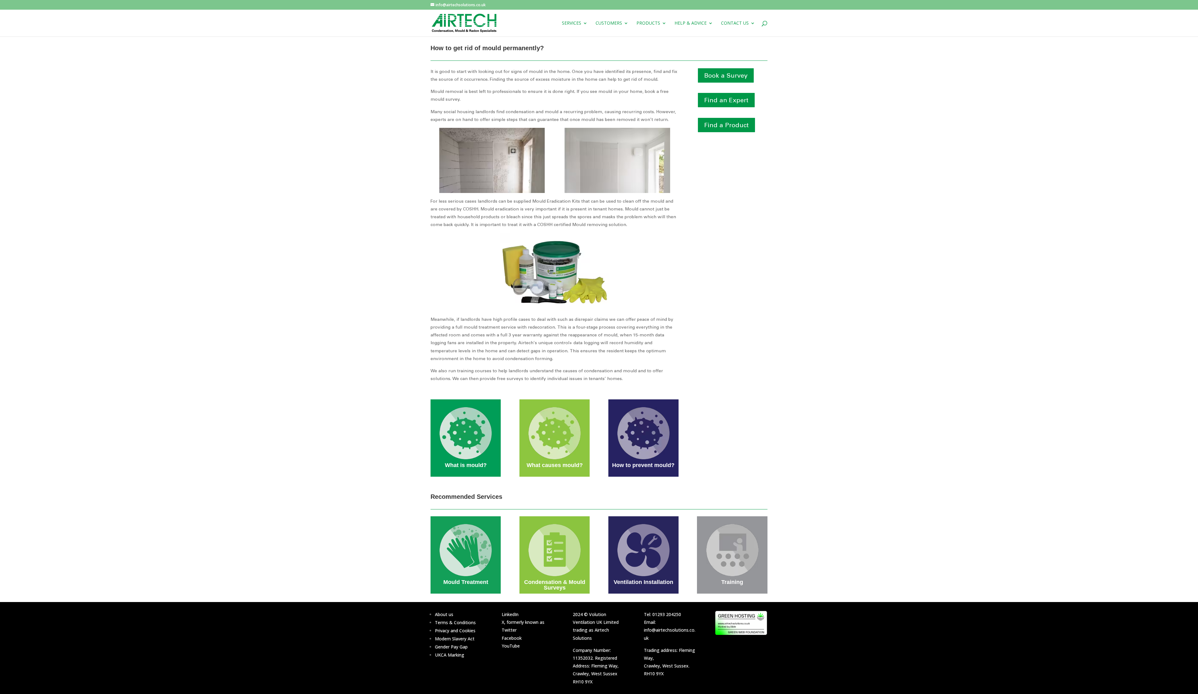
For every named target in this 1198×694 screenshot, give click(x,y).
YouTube (511, 646)
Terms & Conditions (455, 622)
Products (648, 23)
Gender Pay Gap (451, 647)
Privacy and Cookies (455, 631)
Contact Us (735, 23)
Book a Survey (726, 75)
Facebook (512, 638)
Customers (609, 23)
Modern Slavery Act (455, 639)
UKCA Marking (449, 655)
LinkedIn (510, 614)
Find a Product (726, 125)
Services (571, 23)
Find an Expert (726, 100)
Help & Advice (690, 23)
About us (444, 614)
